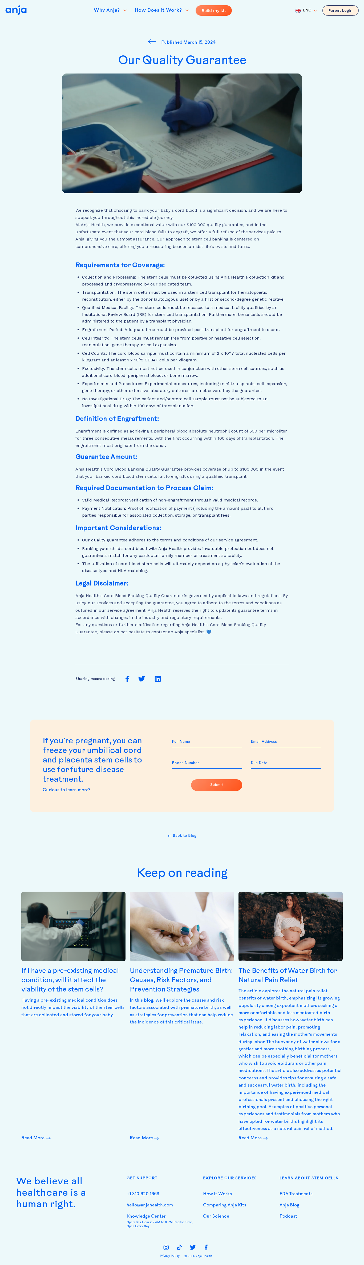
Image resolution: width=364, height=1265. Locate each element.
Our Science (216, 1216)
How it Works (217, 1194)
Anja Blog (289, 1205)
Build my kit (213, 10)
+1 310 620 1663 (143, 1194)
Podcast (288, 1216)
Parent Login (341, 10)
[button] (306, 10)
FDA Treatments (296, 1194)
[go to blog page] (153, 41)
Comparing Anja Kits (224, 1205)
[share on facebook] (128, 679)
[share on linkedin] (158, 679)
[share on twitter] (141, 679)
